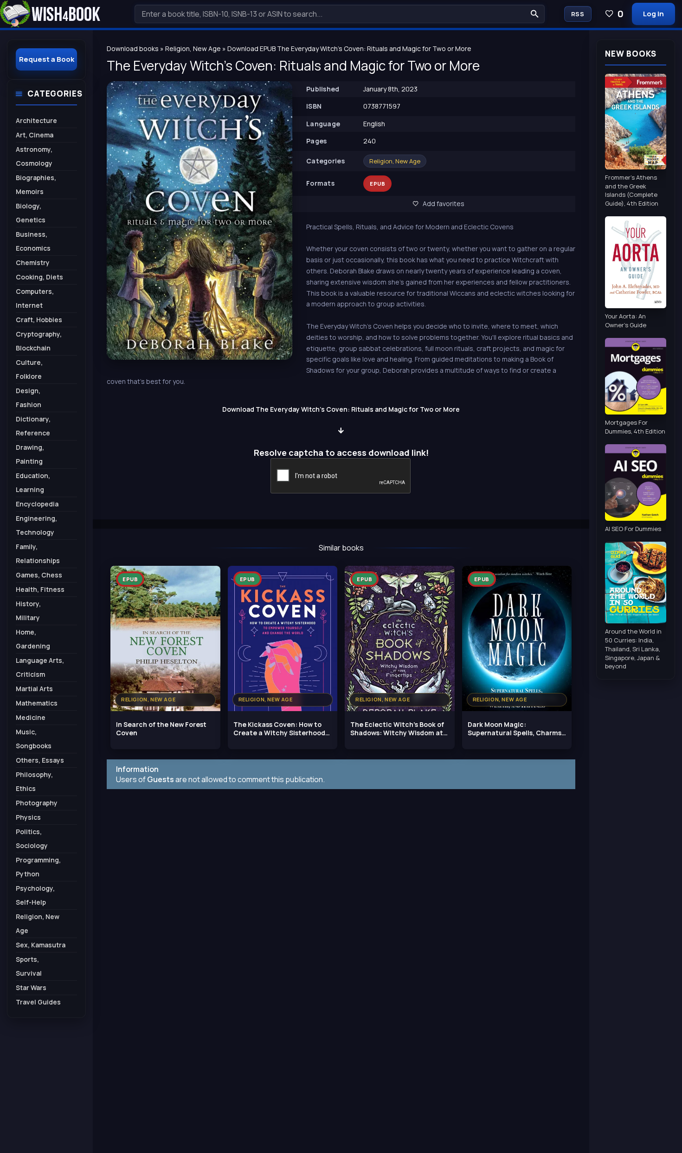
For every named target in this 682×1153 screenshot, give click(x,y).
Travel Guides (38, 1002)
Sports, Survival (29, 966)
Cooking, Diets (39, 276)
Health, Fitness (40, 589)
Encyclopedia (37, 503)
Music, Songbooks (33, 738)
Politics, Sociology (32, 838)
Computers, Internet (35, 298)
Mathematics (37, 703)
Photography (37, 802)
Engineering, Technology (36, 525)
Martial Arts (34, 688)
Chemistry (33, 262)
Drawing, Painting (30, 454)
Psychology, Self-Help (35, 895)
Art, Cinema (34, 134)
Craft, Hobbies (39, 319)
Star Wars (31, 987)
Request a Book (46, 59)
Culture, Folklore (29, 369)
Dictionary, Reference (33, 426)
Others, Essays (40, 760)
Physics (28, 817)
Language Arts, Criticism (40, 667)
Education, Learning (33, 482)
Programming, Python (38, 866)
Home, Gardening (33, 639)
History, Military (28, 610)
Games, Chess (39, 574)
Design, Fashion (28, 397)
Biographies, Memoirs (36, 184)
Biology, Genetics (30, 212)
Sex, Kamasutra (40, 944)
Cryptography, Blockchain (39, 341)
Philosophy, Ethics (34, 781)
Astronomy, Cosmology (34, 156)
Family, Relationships (38, 553)
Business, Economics (33, 241)
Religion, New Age (394, 161)
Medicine (30, 717)
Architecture (36, 120)
